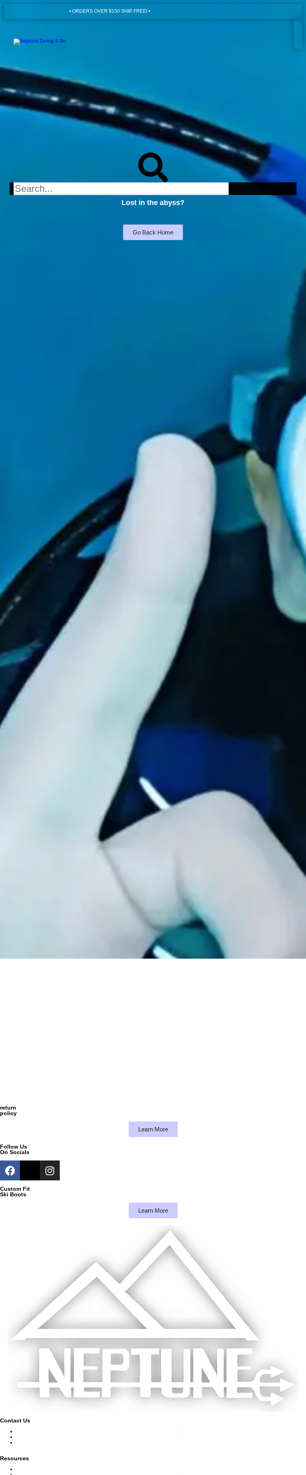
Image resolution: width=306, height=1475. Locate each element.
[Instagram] (50, 1170)
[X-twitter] (30, 1170)
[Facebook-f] (10, 1170)
